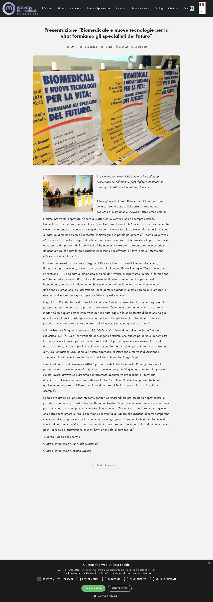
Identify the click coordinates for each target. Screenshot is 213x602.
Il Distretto (47, 8)
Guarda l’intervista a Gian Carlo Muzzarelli (70, 444)
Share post (141, 46)
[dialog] (106, 581)
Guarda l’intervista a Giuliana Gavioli (67, 451)
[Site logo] (20, 8)
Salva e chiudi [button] (93, 588)
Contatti (173, 8)
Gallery (159, 8)
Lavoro (120, 8)
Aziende (74, 8)
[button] (106, 596)
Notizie (108, 46)
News (61, 8)
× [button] (209, 563)
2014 (73, 46)
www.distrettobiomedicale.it (147, 212)
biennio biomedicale (106, 465)
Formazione (90, 46)
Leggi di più (146, 573)
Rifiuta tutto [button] (120, 588)
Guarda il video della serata (61, 437)
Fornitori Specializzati (99, 8)
